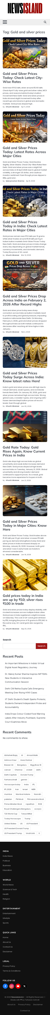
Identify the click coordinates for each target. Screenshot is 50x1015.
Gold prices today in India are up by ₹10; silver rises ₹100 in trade (23, 600)
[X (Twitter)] (24, 986)
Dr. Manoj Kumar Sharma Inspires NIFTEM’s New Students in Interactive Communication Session (26, 678)
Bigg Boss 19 (35, 765)
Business (7, 865)
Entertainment (9, 913)
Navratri (37, 794)
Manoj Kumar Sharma (15, 181)
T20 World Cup (10, 814)
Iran (17, 789)
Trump (27, 818)
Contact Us (8, 947)
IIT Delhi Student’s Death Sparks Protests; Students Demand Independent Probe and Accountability (25, 703)
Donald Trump (27, 775)
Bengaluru (22, 765)
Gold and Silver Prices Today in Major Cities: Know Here (25, 525)
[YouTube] (18, 986)
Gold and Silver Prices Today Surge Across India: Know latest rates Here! (23, 377)
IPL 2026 (7, 789)
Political (6, 860)
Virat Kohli (30, 833)
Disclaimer (7, 951)
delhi (38, 770)
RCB (40, 804)
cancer (7, 770)
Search (7, 639)
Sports (6, 923)
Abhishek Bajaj (10, 755)
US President (32, 823)
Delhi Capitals (10, 775)
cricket (29, 770)
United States (10, 823)
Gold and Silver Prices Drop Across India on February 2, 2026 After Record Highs (24, 300)
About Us (7, 942)
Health (6, 894)
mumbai (8, 794)
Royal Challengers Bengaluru (17, 809)
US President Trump (13, 833)
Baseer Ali (8, 765)
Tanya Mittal (26, 814)
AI (22, 755)
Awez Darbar (26, 760)
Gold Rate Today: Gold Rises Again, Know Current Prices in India (24, 451)
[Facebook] (5, 986)
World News (8, 884)
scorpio (37, 809)
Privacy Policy (9, 966)
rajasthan (30, 804)
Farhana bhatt (10, 779)
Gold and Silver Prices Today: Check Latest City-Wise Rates (23, 78)
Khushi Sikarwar (12, 107)
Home (5, 937)
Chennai (18, 770)
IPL (33, 784)
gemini (24, 779)
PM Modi (19, 799)
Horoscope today (12, 784)
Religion (6, 899)
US (21, 823)
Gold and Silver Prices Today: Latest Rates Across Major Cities (24, 152)
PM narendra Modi (35, 799)
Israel (25, 789)
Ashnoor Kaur (10, 760)
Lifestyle (6, 918)
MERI (33, 789)
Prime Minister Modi (13, 804)
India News (8, 856)
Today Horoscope (12, 818)
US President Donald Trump (16, 828)
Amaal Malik (32, 755)
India (26, 784)
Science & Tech (10, 889)
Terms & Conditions (11, 971)
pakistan (8, 799)
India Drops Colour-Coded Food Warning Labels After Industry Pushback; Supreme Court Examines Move (25, 718)
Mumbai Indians (23, 794)
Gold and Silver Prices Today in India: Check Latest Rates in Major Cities (25, 226)
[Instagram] (11, 986)
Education (7, 870)
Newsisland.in (17, 997)
